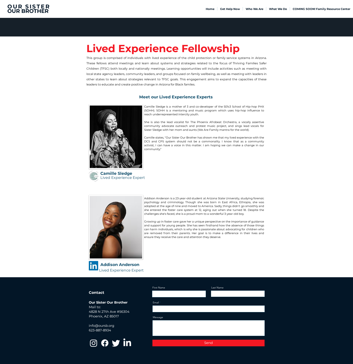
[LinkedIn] (127, 343)
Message (158, 317)
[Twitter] (116, 343)
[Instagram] (93, 343)
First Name (158, 287)
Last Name (217, 287)
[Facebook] (105, 343)
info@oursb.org (101, 326)
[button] (254, 8)
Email (156, 302)
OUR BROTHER (28, 11)
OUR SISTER (28, 6)
